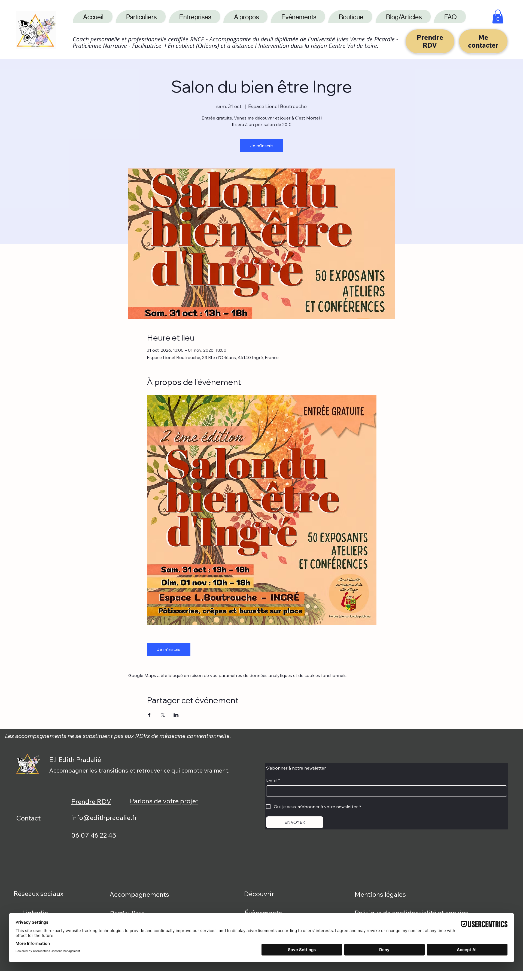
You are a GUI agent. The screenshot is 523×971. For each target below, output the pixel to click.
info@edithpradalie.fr (104, 817)
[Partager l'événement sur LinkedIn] (176, 715)
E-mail (273, 780)
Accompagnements (139, 894)
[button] (498, 16)
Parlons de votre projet (164, 801)
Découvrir (259, 894)
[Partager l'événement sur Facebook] (149, 715)
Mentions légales (380, 894)
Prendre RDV (91, 801)
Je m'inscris (261, 145)
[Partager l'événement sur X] (162, 715)
